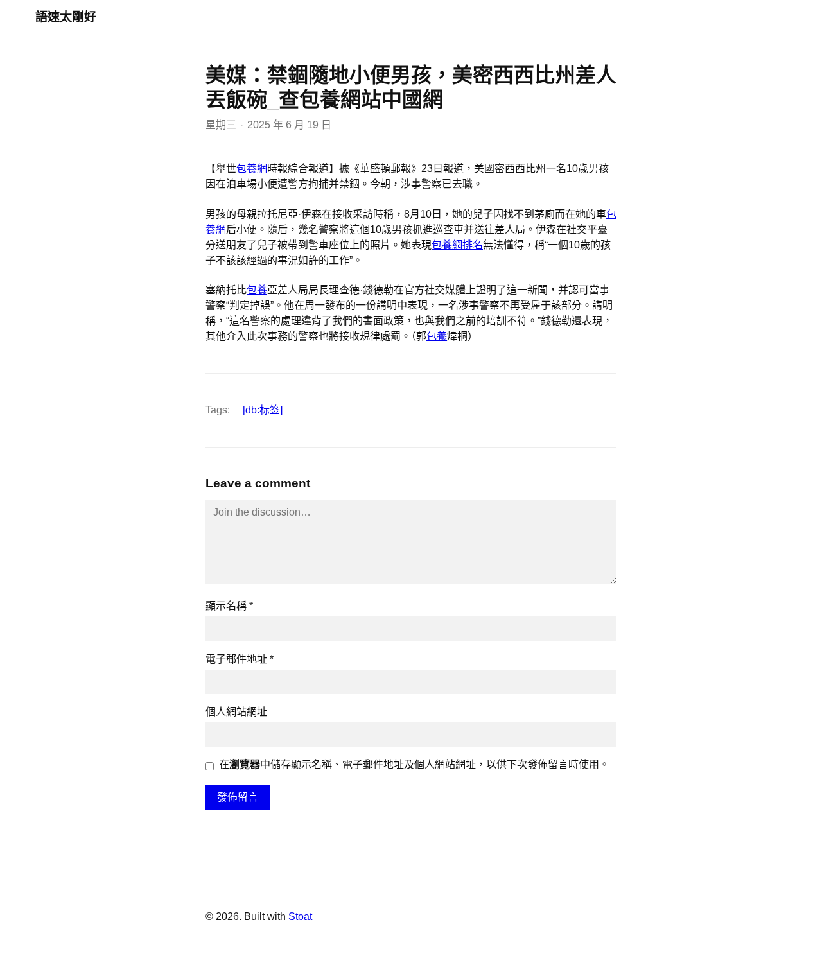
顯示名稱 (229, 605)
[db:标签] (263, 409)
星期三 (221, 124)
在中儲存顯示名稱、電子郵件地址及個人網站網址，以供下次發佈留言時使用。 (414, 764)
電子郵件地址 (240, 659)
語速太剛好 (65, 17)
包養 (257, 289)
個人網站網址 (236, 711)
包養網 (251, 168)
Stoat (300, 916)
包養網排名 (457, 244)
